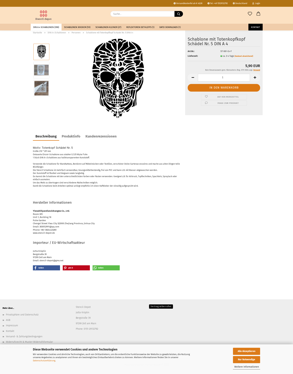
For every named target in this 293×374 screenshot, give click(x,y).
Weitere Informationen (246, 366)
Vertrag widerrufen (161, 306)
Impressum (12, 325)
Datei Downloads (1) (170, 27)
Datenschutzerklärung (44, 360)
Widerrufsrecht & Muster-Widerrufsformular (29, 341)
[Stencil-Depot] (43, 15)
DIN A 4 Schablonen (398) (46, 27)
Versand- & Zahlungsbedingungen (24, 336)
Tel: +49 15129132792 (219, 3)
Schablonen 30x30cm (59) (77, 27)
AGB (8, 320)
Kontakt (255, 27)
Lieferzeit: (193, 56)
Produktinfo (71, 136)
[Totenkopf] (117, 79)
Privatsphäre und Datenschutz (22, 314)
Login (257, 3)
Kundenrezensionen (101, 136)
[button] (258, 14)
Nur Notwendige (246, 359)
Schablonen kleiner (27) (108, 27)
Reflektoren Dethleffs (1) (140, 27)
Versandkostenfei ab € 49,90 (189, 3)
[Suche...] (178, 14)
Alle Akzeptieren (246, 351)
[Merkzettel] (250, 14)
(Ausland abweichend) (244, 56)
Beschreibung (46, 136)
